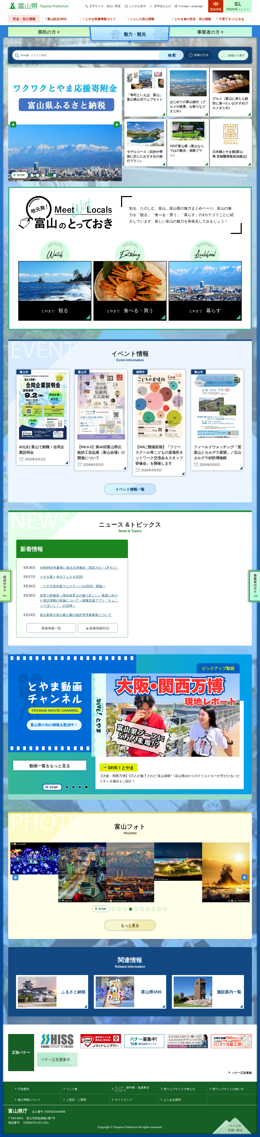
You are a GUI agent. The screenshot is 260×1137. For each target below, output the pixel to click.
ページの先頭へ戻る (232, 1125)
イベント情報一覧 (130, 489)
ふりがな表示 (137, 6)
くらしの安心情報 (142, 19)
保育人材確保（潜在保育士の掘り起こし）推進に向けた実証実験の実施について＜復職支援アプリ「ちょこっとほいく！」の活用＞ (79, 601)
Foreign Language (191, 6)
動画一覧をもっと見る (49, 766)
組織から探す (236, 55)
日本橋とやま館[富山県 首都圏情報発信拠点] (229, 154)
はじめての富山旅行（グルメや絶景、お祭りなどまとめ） (188, 106)
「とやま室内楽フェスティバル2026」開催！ (73, 586)
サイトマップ (123, 1099)
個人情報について (29, 1099)
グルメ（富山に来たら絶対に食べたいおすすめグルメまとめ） (230, 103)
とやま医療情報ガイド (100, 19)
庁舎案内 (23, 1089)
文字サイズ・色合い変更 (105, 6)
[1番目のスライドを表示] (32, 175)
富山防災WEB (57, 19)
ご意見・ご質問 (76, 1099)
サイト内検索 (17, 55)
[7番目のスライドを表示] (147, 909)
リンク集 (72, 1089)
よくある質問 (172, 1099)
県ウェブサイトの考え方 (179, 1089)
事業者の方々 (253, 586)
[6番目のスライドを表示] (142, 909)
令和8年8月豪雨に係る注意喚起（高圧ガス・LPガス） (79, 567)
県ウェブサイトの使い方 (228, 1089)
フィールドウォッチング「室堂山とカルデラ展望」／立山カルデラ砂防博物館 (217, 452)
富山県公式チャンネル (128, 766)
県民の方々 (6, 586)
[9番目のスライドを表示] (159, 909)
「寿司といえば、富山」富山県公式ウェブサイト (145, 97)
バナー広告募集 (242, 1072)
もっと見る (130, 926)
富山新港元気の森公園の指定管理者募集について (75, 615)
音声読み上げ (162, 6)
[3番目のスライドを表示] (43, 175)
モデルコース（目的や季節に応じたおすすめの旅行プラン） (145, 156)
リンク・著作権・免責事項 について (132, 1089)
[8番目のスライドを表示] (153, 909)
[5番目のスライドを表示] (54, 175)
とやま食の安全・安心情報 (192, 19)
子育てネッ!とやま (231, 19)
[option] (65, 117)
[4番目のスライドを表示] (49, 175)
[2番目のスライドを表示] (37, 175)
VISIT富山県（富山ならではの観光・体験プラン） (187, 150)
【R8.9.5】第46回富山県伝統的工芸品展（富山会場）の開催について (101, 452)
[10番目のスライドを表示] (164, 909)
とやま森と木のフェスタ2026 (61, 577)
